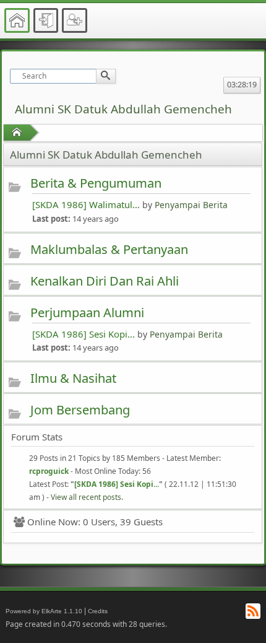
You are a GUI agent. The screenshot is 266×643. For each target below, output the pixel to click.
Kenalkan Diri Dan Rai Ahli (104, 280)
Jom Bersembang (80, 409)
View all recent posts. (87, 497)
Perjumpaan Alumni (87, 312)
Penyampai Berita (191, 205)
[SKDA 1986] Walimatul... (86, 204)
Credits (98, 611)
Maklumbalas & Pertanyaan (109, 249)
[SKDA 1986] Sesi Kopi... (83, 334)
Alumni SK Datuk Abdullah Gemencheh (123, 109)
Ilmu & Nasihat (73, 378)
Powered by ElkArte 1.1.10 (44, 611)
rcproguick (49, 471)
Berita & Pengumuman (95, 182)
